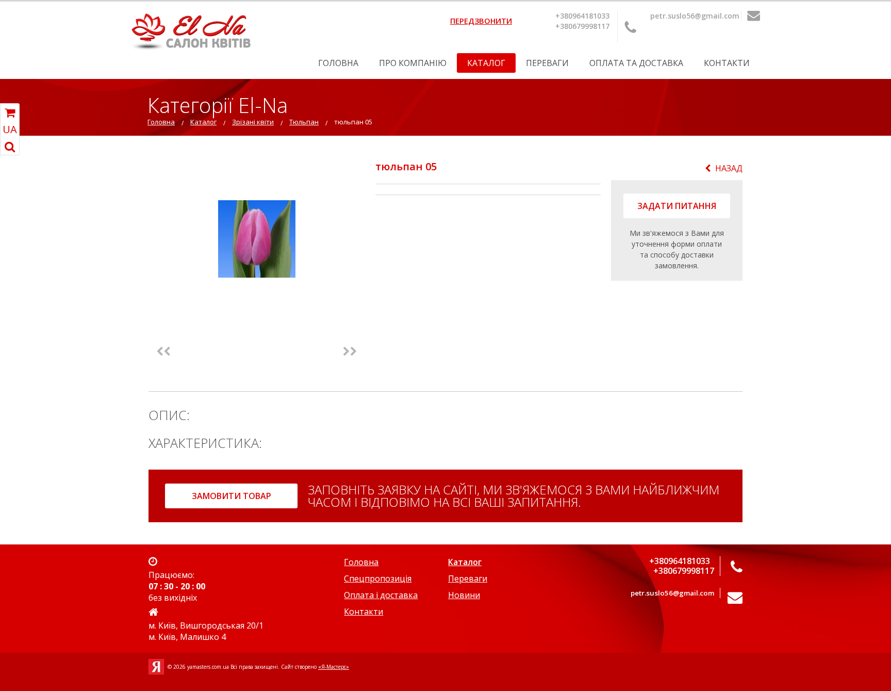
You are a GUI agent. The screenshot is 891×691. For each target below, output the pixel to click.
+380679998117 (582, 26)
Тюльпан (304, 121)
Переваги (547, 63)
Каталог (486, 63)
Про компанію (413, 63)
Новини (464, 595)
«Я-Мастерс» (333, 666)
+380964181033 (582, 16)
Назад (728, 168)
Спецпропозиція (377, 578)
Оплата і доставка (381, 595)
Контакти (727, 63)
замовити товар (231, 496)
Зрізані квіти (253, 121)
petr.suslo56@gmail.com (694, 16)
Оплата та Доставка (636, 63)
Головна (338, 63)
